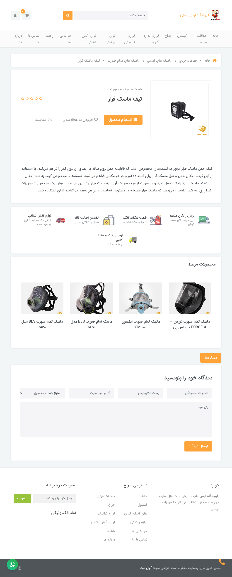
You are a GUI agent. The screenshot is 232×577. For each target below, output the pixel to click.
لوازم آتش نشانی (89, 39)
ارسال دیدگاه (198, 446)
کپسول (182, 36)
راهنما (49, 36)
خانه (215, 36)
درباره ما (18, 39)
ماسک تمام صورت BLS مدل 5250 (91, 324)
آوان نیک (146, 567)
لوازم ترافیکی (129, 39)
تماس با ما (33, 39)
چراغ (168, 36)
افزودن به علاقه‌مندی (78, 120)
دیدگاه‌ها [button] (211, 357)
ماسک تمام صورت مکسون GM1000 (140, 324)
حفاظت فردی (201, 39)
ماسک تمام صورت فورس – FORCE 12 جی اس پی (190, 324)
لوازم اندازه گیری (151, 39)
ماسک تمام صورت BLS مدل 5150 (42, 324)
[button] (26, 15)
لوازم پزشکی (110, 39)
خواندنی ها (65, 39)
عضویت (22, 498)
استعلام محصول (121, 120)
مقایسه (41, 120)
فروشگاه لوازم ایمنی (194, 15)
